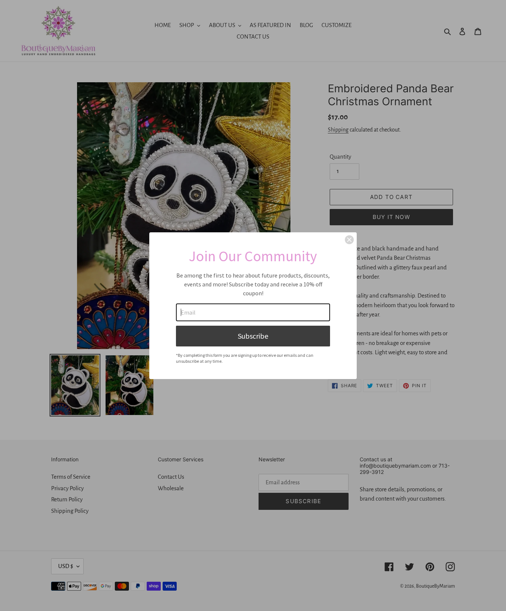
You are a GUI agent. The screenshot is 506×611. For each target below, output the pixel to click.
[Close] (349, 239)
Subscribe (253, 336)
